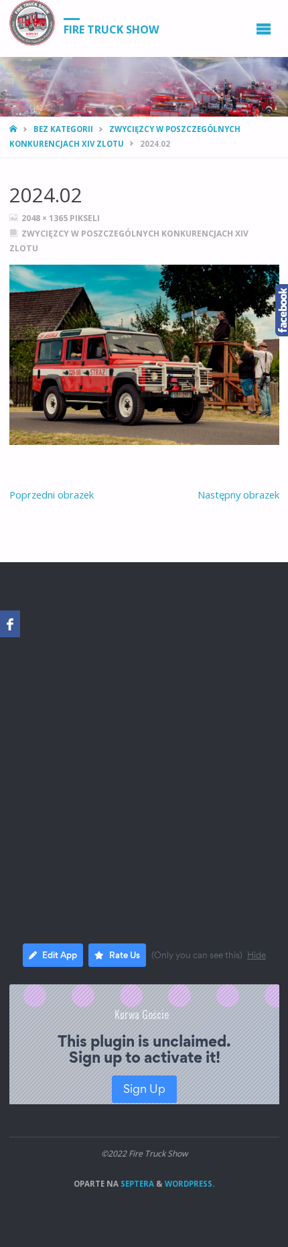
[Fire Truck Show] (32, 23)
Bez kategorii (63, 129)
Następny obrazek (238, 494)
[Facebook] (10, 623)
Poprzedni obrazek (51, 494)
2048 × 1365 (45, 218)
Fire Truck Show (111, 28)
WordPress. (189, 1184)
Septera (136, 1184)
